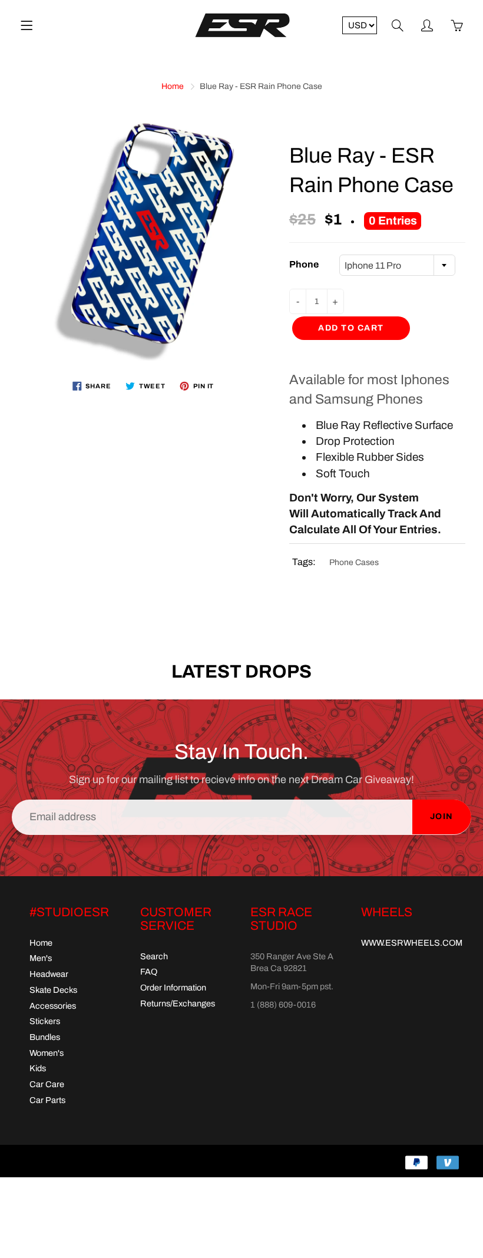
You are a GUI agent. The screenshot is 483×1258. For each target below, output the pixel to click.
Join (442, 816)
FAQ (148, 971)
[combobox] (397, 265)
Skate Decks (53, 990)
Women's (46, 1053)
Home (172, 86)
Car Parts (47, 1100)
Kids (37, 1068)
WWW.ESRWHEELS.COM (411, 942)
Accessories (52, 1006)
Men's (40, 958)
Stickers (44, 1021)
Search (154, 956)
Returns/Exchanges (177, 1003)
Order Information (173, 987)
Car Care (46, 1084)
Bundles (44, 1037)
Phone (304, 264)
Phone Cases (354, 562)
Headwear (48, 974)
